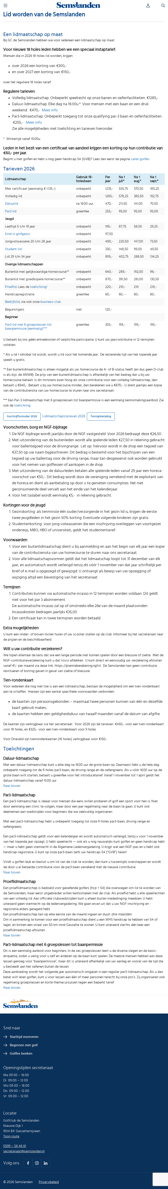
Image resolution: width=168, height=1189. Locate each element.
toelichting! (38, 287)
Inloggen (151, 5)
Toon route (11, 1136)
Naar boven (11, 786)
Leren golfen (140, 159)
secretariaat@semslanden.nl (24, 1151)
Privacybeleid (49, 1182)
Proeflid (11, 287)
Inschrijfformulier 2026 (22, 416)
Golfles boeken (21, 1053)
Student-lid (13, 249)
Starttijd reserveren (24, 1037)
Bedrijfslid (12, 302)
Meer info (50, 110)
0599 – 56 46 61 (14, 1146)
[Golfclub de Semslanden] (78, 7)
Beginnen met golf (24, 1045)
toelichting (22, 405)
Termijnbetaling (101, 416)
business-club (50, 302)
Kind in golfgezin (17, 234)
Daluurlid (11, 203)
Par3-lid (10, 211)
